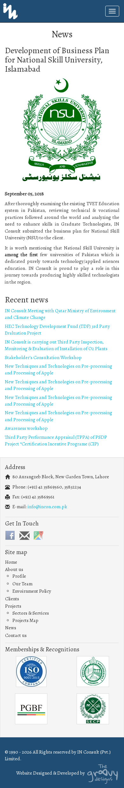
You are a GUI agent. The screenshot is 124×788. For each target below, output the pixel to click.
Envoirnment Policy (31, 591)
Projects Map (25, 620)
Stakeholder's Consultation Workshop (43, 357)
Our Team (22, 584)
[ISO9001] (31, 671)
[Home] (10, 10)
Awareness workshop (26, 428)
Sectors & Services (30, 613)
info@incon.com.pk (47, 506)
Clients (12, 599)
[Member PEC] (93, 671)
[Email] (24, 536)
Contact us (16, 635)
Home (11, 562)
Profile (19, 576)
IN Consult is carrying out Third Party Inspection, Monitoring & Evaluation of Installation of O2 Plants (56, 345)
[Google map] (38, 535)
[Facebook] (10, 535)
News (10, 628)
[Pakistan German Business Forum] (31, 708)
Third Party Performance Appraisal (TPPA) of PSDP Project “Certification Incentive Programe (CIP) (56, 440)
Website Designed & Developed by (51, 773)
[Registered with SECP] (93, 708)
